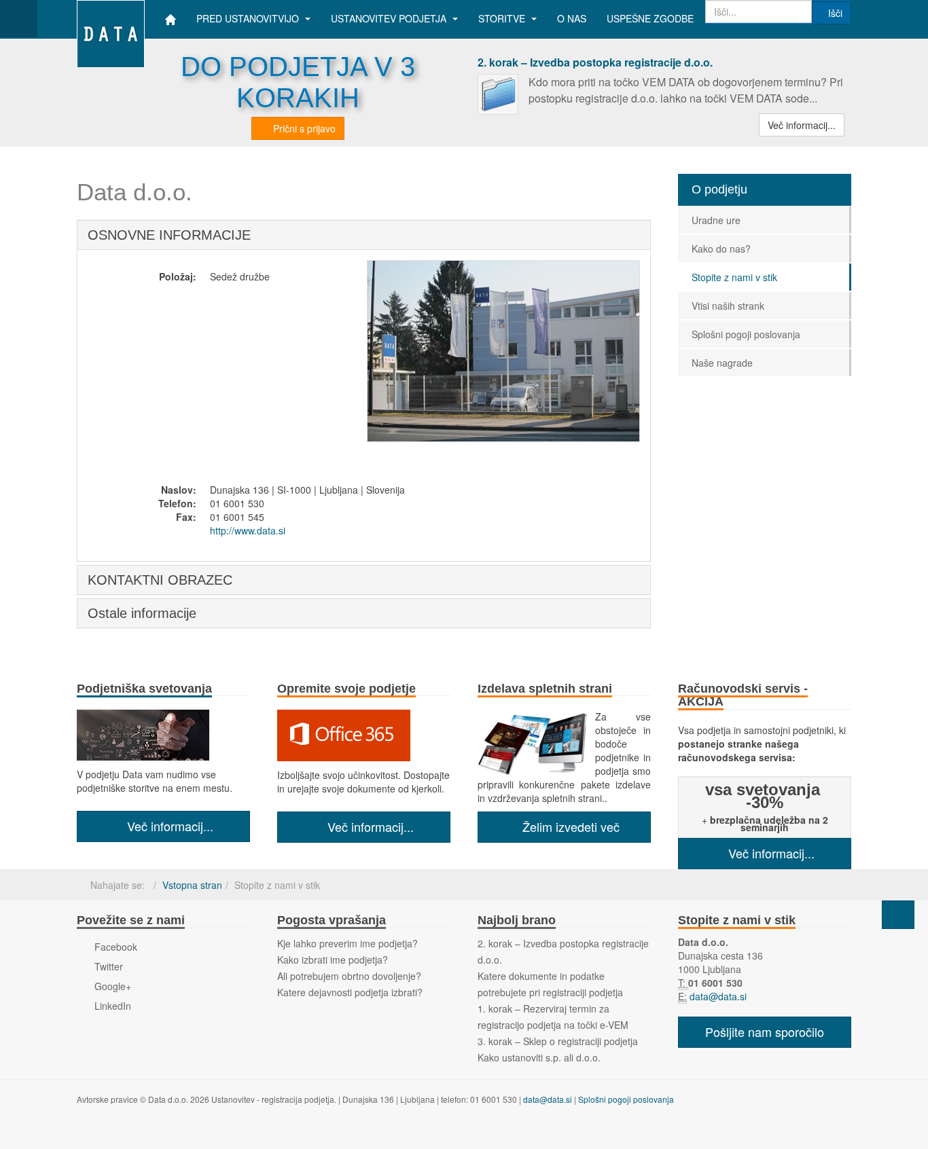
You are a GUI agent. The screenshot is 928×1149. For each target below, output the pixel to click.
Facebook (114, 946)
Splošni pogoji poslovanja (746, 334)
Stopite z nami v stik (734, 277)
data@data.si (717, 996)
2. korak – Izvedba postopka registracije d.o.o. (595, 62)
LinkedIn (111, 1006)
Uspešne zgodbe (650, 18)
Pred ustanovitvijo (249, 18)
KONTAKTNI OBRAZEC (160, 579)
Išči (835, 13)
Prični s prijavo (303, 128)
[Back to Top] (898, 914)
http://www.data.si (247, 530)
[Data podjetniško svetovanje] (111, 18)
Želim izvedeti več (569, 826)
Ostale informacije (142, 613)
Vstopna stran (192, 885)
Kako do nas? (721, 248)
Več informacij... (802, 125)
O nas (571, 18)
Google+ (111, 986)
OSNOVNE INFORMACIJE (169, 234)
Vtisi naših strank (728, 305)
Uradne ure (716, 220)
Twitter (107, 966)
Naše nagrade (722, 362)
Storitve (503, 18)
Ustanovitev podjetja (390, 18)
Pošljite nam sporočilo (764, 1031)
